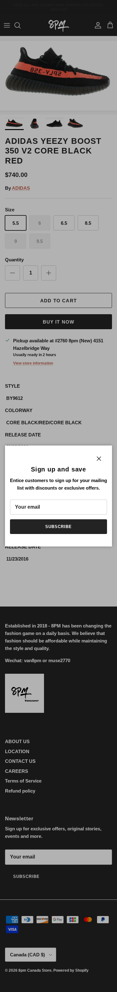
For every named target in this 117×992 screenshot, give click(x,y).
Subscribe (58, 526)
